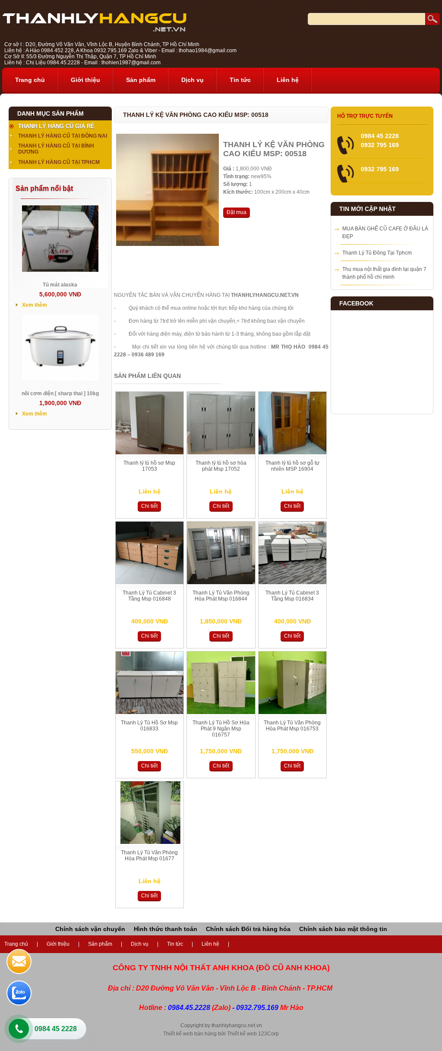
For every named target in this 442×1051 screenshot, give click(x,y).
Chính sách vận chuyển (90, 928)
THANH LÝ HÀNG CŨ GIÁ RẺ (56, 126)
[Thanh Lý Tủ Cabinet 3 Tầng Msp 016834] (293, 582)
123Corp (268, 1034)
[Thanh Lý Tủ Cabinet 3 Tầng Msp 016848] (150, 582)
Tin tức (240, 79)
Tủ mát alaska (60, 285)
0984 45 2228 (56, 1028)
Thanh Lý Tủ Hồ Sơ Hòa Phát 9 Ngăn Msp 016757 (221, 729)
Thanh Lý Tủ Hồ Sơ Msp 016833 (149, 726)
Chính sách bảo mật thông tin (343, 928)
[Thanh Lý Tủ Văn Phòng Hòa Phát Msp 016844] (221, 582)
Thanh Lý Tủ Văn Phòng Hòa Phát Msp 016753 (292, 726)
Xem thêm (34, 305)
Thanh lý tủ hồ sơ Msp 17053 (149, 466)
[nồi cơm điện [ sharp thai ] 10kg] (60, 379)
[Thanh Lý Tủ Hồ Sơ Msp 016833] (150, 712)
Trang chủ (30, 79)
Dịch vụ (192, 79)
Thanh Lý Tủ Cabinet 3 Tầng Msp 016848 (149, 596)
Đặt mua (236, 212)
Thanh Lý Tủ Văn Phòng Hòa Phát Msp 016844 (221, 596)
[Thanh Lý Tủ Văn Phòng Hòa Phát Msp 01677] (150, 842)
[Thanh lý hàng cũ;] (94, 30)
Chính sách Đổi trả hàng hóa (248, 928)
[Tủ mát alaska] (60, 270)
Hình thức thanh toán (165, 928)
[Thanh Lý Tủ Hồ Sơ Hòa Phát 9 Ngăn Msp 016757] (221, 712)
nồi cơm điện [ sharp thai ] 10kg (60, 393)
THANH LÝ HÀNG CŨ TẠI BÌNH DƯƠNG (56, 148)
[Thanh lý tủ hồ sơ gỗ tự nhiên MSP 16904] (293, 453)
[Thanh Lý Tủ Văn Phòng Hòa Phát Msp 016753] (293, 712)
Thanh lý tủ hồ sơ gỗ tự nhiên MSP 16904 (292, 466)
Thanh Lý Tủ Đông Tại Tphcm (377, 253)
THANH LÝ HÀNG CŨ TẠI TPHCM (59, 162)
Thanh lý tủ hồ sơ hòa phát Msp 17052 (221, 466)
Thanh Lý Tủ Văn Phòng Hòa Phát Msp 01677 (149, 856)
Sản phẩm (140, 79)
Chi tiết (149, 506)
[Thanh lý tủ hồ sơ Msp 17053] (150, 453)
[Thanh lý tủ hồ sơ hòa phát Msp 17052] (221, 453)
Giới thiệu (85, 79)
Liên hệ (288, 79)
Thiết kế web (242, 1034)
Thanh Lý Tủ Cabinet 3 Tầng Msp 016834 (292, 596)
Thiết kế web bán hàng (190, 1034)
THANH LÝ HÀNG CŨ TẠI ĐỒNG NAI (62, 135)
